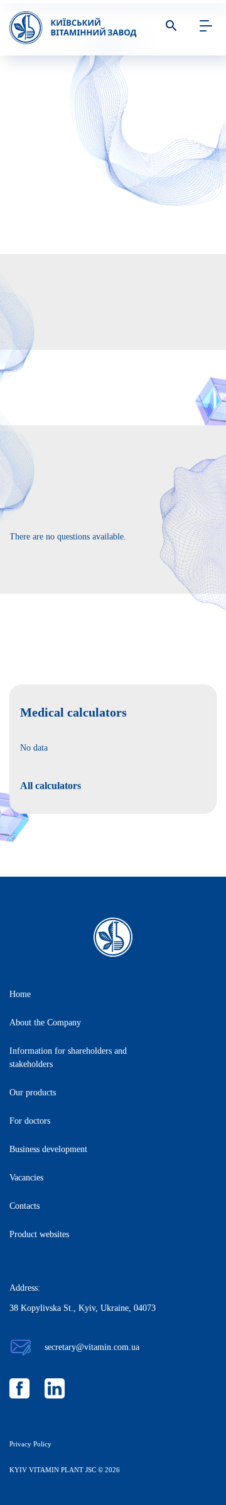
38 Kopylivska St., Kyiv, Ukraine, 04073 (82, 1308)
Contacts (24, 1206)
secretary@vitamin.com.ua (92, 1347)
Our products (32, 1092)
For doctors (29, 1121)
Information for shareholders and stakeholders (68, 1057)
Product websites (39, 1234)
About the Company (45, 1022)
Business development (48, 1149)
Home (20, 994)
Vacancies (26, 1177)
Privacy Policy (30, 1444)
